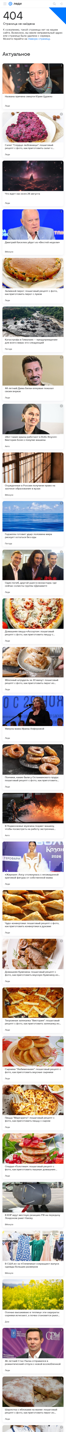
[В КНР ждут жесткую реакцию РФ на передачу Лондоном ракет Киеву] (33, 1205)
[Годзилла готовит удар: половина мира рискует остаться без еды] (33, 524)
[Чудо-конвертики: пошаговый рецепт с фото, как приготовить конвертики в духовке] (33, 913)
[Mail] (10, 3)
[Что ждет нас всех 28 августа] (33, 183)
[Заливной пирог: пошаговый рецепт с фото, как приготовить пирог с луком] (33, 281)
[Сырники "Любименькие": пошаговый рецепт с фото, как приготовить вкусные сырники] (33, 1059)
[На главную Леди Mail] (16, 3)
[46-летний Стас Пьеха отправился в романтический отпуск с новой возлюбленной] (33, 1350)
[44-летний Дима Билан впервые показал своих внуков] (33, 378)
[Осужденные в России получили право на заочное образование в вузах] (33, 475)
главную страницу (39, 38)
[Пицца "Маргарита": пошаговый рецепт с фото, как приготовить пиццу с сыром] (33, 1107)
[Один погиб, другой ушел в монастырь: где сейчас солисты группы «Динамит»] (33, 572)
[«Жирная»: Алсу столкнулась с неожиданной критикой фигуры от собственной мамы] (33, 864)
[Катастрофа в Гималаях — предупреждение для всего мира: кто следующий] (33, 329)
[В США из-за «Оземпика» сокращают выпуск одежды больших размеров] (33, 1253)
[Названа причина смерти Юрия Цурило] (33, 86)
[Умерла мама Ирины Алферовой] (33, 718)
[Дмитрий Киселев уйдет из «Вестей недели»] (33, 232)
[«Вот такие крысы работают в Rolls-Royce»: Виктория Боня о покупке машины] (33, 426)
